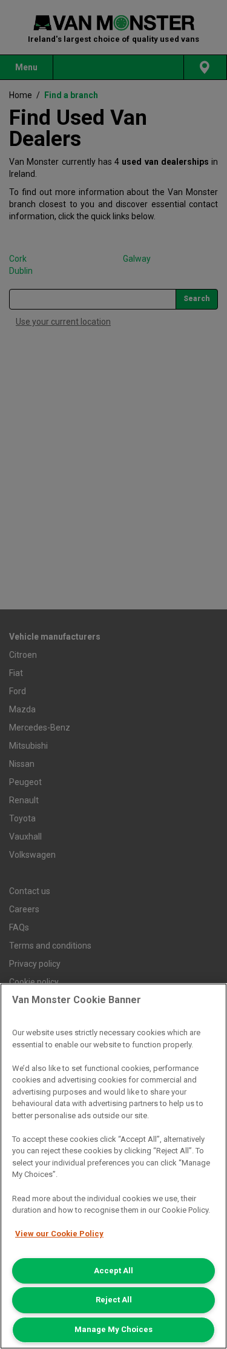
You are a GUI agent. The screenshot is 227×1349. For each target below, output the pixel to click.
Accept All (113, 1270)
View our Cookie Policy (59, 1233)
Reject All (114, 1299)
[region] (113, 1166)
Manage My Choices (113, 1329)
